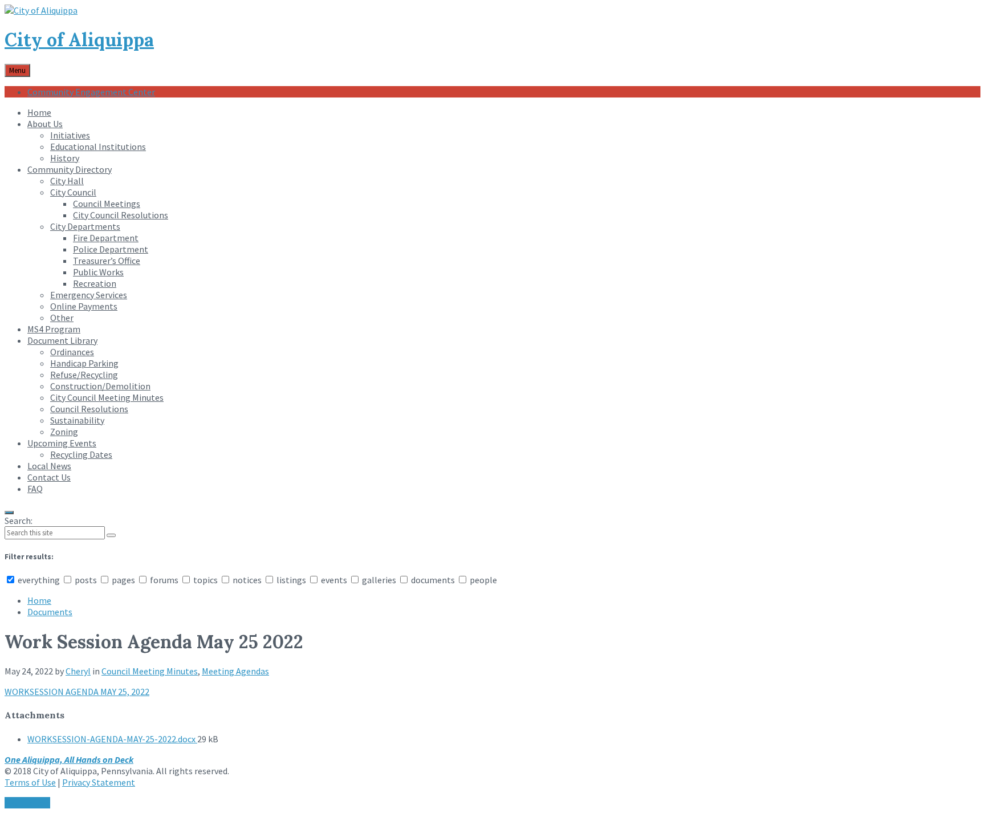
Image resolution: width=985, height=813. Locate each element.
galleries (379, 580)
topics (205, 580)
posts (86, 580)
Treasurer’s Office (106, 260)
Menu (17, 70)
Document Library (62, 340)
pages (123, 580)
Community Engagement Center (91, 91)
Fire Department (106, 237)
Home (39, 112)
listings (291, 580)
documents (433, 580)
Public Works (98, 272)
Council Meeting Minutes (149, 671)
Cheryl (78, 671)
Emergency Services (88, 294)
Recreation (94, 283)
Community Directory (69, 169)
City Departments (85, 226)
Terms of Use (30, 782)
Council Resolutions (89, 408)
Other (62, 317)
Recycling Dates (81, 454)
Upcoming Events (61, 443)
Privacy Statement (98, 782)
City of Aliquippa (79, 39)
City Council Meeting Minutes (107, 397)
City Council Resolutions (120, 215)
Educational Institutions (98, 146)
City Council (73, 192)
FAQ (35, 488)
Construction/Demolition (100, 386)
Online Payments (83, 306)
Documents (49, 611)
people (482, 580)
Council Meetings (106, 203)
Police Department (110, 249)
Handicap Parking (84, 363)
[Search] (111, 535)
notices (247, 580)
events (334, 580)
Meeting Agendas (235, 671)
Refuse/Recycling (84, 374)
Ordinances (72, 351)
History (64, 158)
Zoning (64, 431)
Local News (49, 465)
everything (39, 580)
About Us (45, 123)
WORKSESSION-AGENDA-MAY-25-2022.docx (112, 739)
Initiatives (70, 135)
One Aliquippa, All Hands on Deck (69, 759)
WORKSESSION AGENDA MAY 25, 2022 (77, 691)
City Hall (67, 180)
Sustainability (77, 420)
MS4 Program (53, 329)
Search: (18, 520)
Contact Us (49, 477)
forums (164, 580)
